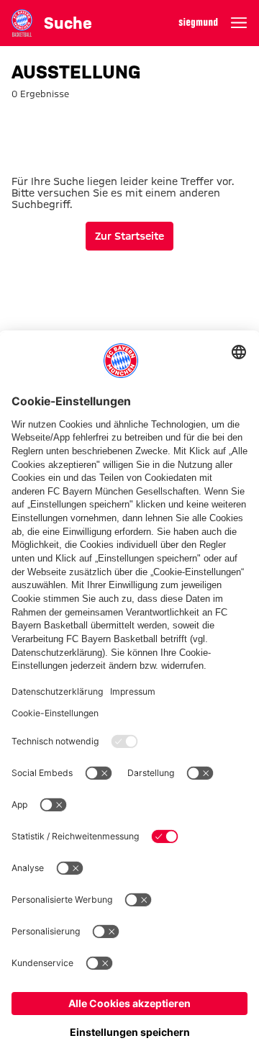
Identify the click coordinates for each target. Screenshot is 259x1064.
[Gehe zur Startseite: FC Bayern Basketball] (22, 22)
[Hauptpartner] (198, 23)
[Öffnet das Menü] (238, 23)
